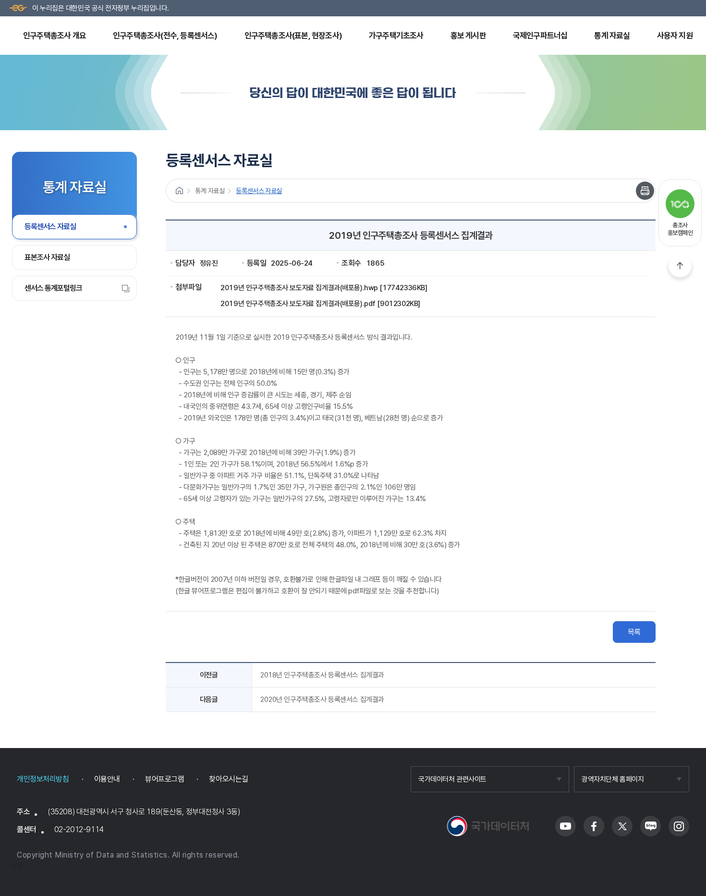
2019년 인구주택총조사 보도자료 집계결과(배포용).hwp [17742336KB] (323, 287)
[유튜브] (565, 826)
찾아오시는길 (228, 779)
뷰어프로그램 (164, 779)
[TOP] (680, 265)
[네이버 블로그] (650, 826)
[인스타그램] (679, 826)
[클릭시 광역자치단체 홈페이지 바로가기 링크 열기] (631, 779)
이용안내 (107, 779)
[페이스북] (594, 826)
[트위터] (622, 826)
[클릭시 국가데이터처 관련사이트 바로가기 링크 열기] (490, 779)
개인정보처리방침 (43, 779)
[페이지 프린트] (645, 191)
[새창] (488, 826)
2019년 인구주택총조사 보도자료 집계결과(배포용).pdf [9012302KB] (320, 303)
